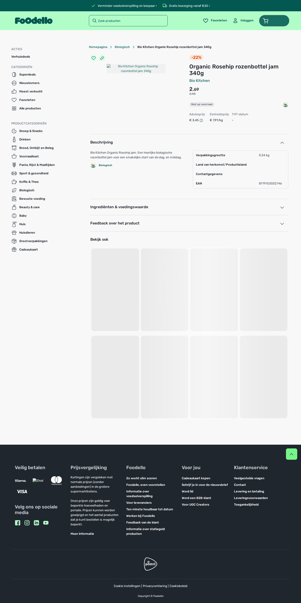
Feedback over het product (114, 223)
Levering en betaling (249, 491)
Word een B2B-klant (196, 498)
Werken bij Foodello (140, 516)
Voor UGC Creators (195, 504)
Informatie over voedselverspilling (139, 494)
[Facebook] (17, 523)
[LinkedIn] (36, 523)
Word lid (187, 491)
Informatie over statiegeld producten (145, 531)
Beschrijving (101, 142)
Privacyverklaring (155, 586)
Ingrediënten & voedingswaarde (119, 207)
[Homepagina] (33, 20)
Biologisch (122, 47)
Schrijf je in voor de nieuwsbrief (205, 485)
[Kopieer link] (102, 58)
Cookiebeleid (178, 586)
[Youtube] (46, 523)
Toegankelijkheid (246, 504)
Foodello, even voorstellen (145, 485)
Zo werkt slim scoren (141, 478)
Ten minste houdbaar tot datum (149, 509)
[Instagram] (27, 523)
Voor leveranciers (139, 502)
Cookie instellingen (127, 586)
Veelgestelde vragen (249, 478)
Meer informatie (82, 533)
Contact (240, 485)
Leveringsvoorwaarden (251, 498)
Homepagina (98, 47)
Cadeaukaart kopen (196, 478)
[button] (274, 20)
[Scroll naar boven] (291, 454)
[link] (243, 21)
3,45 (192, 93)
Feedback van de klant (142, 522)
